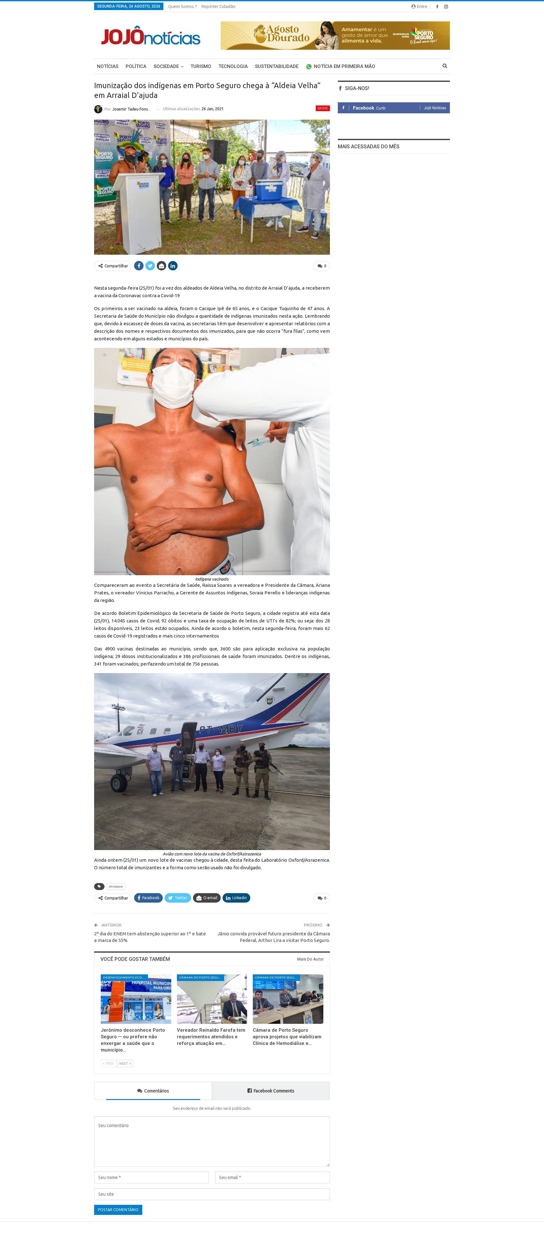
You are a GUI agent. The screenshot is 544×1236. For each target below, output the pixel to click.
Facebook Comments (274, 1090)
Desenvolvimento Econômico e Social (125, 977)
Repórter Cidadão (218, 6)
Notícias (107, 66)
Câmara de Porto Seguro (201, 977)
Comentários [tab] (156, 1090)
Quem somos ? (182, 6)
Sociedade (166, 66)
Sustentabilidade (276, 66)
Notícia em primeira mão (344, 66)
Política (136, 66)
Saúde (323, 108)
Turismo (200, 66)
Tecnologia (233, 66)
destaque (116, 886)
